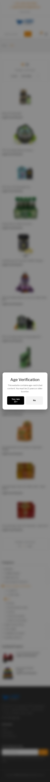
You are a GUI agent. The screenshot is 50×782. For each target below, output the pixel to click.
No (34, 400)
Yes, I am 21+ (16, 400)
